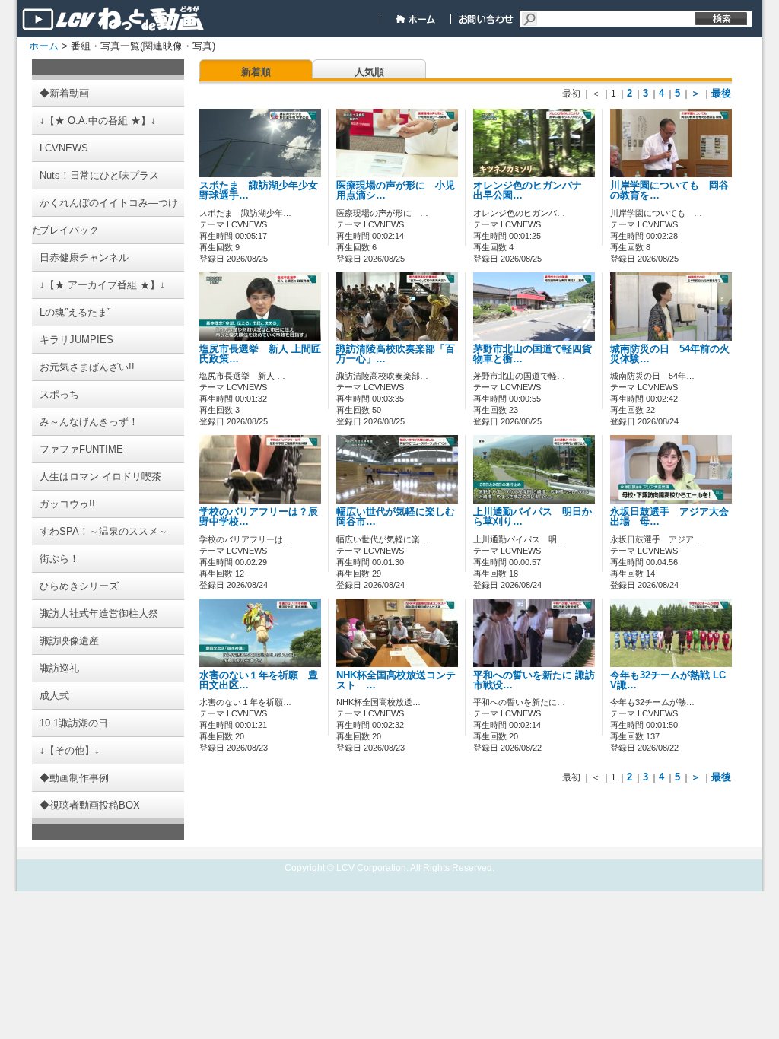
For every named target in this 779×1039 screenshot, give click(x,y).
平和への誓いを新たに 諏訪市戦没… (534, 680)
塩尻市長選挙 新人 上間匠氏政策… (260, 354)
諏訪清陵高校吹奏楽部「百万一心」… (395, 354)
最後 (721, 93)
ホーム (44, 46)
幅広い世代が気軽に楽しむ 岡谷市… (400, 517)
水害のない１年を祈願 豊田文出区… (258, 680)
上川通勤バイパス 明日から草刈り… (532, 517)
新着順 (256, 72)
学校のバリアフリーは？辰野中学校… (258, 517)
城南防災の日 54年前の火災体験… (670, 354)
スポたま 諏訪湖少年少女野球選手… (258, 190)
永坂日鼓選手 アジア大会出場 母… (669, 517)
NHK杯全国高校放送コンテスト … (396, 680)
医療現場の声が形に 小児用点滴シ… (395, 190)
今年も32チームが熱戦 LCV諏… (668, 680)
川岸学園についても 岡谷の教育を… (669, 190)
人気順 (369, 72)
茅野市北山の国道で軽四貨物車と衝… (532, 354)
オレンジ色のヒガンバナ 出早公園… (532, 190)
